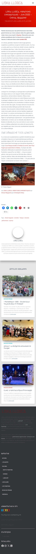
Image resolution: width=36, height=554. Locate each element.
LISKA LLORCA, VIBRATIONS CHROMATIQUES (16, 190)
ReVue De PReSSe (8, 299)
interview (26, 217)
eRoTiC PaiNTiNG (8, 470)
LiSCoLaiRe (5, 482)
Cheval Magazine (6, 193)
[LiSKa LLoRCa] (12, 3)
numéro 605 (23, 39)
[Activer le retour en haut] (33, 551)
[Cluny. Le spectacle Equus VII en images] (18, 374)
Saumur (19, 35)
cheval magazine (9, 217)
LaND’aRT (20, 421)
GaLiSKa (4, 466)
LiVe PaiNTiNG (6, 486)
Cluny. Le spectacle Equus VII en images (18, 390)
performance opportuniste (19, 436)
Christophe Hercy (19, 193)
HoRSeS (5, 474)
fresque (22, 217)
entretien (16, 217)
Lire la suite (13, 314)
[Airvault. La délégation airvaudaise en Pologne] (18, 330)
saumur (11, 220)
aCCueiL (4, 458)
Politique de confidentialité (11, 515)
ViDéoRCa (5, 494)
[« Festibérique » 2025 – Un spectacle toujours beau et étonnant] (18, 286)
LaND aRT (5, 478)
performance (5, 220)
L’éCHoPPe (5, 462)
